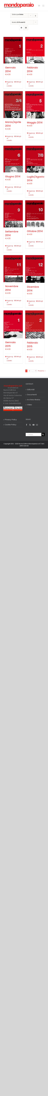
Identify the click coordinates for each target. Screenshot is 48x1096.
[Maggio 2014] (35, 104)
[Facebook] (26, 425)
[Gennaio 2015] (13, 324)
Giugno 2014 (12, 176)
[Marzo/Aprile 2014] (13, 104)
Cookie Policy (10, 424)
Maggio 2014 (34, 122)
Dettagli (18, 82)
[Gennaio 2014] (13, 50)
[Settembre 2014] (13, 213)
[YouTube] (33, 425)
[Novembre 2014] (13, 268)
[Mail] (37, 425)
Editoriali (30, 389)
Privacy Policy (11, 419)
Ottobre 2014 (35, 231)
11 (35, 371)
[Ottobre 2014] (35, 213)
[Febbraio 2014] (35, 50)
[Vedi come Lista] (26, 28)
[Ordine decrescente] (35, 15)
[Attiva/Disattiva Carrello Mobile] (39, 5)
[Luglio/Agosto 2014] (35, 159)
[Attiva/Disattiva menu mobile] (43, 5)
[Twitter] (30, 425)
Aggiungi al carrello (10, 84)
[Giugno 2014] (13, 159)
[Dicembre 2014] (35, 269)
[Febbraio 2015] (35, 324)
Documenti (32, 394)
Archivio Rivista (33, 399)
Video (29, 404)
